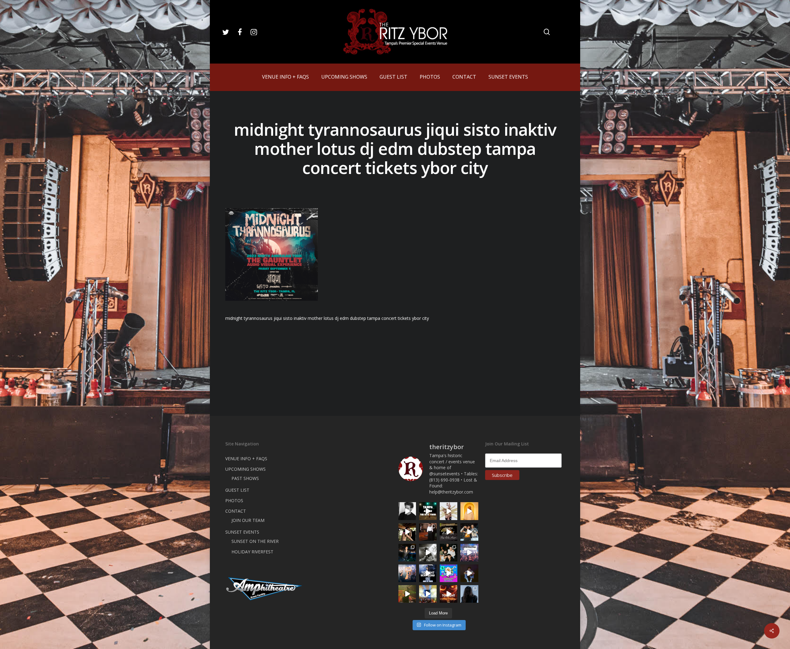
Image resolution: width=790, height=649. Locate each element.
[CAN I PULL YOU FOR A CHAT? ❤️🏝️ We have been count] (407, 573)
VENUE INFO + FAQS (246, 458)
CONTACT (235, 511)
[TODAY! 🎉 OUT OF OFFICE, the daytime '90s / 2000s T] (448, 573)
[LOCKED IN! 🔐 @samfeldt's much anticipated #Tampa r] (407, 552)
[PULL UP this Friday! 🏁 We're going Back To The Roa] (428, 511)
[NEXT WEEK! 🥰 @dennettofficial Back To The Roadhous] (469, 573)
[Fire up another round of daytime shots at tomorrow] (428, 594)
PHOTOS (234, 500)
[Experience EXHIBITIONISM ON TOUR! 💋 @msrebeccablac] (448, 511)
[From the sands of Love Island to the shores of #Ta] (407, 532)
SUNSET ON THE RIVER (255, 541)
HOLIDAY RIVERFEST (252, 552)
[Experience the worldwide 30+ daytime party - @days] (469, 552)
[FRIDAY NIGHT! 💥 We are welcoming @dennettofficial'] (448, 532)
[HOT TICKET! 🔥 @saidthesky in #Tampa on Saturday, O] (469, 511)
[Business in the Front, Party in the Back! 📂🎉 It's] (428, 532)
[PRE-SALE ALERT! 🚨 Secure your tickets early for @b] (407, 511)
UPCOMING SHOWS (245, 469)
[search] (547, 32)
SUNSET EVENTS (242, 532)
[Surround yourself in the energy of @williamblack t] (407, 594)
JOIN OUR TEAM (247, 520)
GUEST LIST (237, 490)
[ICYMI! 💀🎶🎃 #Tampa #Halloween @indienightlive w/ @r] (448, 552)
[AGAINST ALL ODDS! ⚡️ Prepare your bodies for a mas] (469, 532)
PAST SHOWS (245, 478)
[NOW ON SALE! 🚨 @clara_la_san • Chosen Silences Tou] (469, 594)
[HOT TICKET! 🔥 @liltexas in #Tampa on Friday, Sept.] (428, 552)
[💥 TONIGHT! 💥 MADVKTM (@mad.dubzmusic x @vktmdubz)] (448, 594)
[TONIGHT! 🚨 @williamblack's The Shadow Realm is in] (428, 573)
